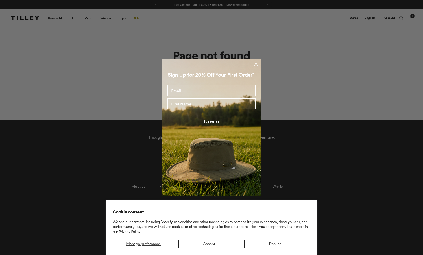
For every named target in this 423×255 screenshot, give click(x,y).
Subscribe (212, 121)
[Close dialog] (256, 64)
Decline (275, 244)
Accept (209, 244)
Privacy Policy (129, 231)
